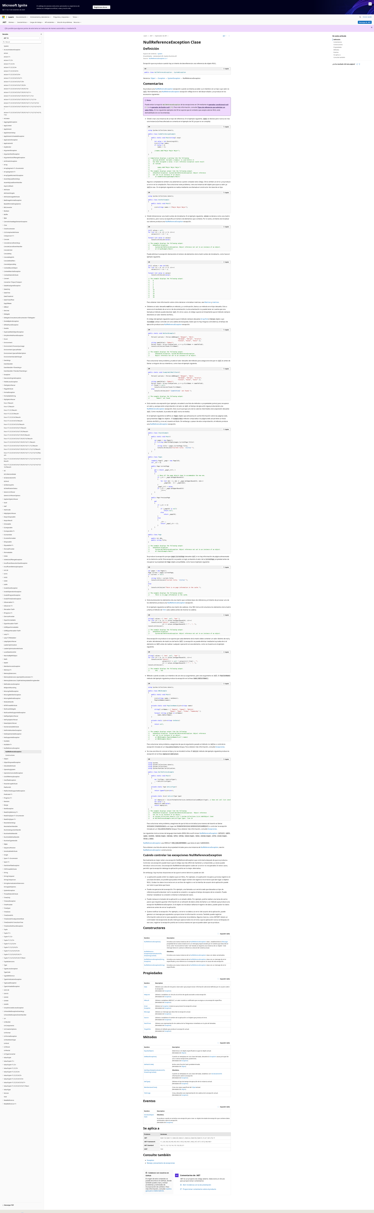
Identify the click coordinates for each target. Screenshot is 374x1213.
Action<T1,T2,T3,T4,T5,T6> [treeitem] (12, 74)
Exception (161, 78)
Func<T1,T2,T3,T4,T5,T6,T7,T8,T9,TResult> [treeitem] (17, 435)
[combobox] (21, 38)
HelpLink (147, 994)
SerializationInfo (216, 1074)
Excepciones (220, 747)
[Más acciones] (229, 36)
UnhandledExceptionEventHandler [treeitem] (15, 1015)
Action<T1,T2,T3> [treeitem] (9, 64)
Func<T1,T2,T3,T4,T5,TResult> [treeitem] (13, 421)
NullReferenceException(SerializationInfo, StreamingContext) (153, 954)
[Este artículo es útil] (357, 64)
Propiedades (337, 47)
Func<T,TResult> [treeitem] (9, 406)
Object (153, 78)
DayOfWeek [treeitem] (7, 303)
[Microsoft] (3, 17)
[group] (189, 791)
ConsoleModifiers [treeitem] (9, 261)
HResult (146, 1000)
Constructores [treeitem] (10, 755)
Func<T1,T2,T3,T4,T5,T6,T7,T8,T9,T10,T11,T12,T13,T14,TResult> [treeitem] (22, 454)
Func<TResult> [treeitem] (8, 403)
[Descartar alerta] (370, 3)
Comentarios (337, 42)
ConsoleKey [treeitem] (7, 254)
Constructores (338, 45)
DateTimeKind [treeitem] (8, 296)
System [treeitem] (6, 46)
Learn (145, 36)
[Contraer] (41, 34)
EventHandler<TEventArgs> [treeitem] (13, 367)
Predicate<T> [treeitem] (8, 794)
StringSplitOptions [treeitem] (10, 887)
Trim (164, 610)
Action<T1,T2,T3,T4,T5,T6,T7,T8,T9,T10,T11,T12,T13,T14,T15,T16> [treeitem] (22, 114)
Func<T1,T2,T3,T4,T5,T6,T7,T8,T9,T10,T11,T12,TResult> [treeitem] (21, 446)
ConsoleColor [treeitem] (8, 250)
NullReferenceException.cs (157, 58)
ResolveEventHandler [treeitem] (11, 826)
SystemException (174, 78)
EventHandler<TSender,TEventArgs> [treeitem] (15, 371)
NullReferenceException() (152, 942)
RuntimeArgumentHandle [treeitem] (12, 830)
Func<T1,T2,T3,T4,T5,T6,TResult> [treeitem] (14, 424)
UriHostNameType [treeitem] (10, 1040)
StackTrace (147, 1023)
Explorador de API (161, 36)
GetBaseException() (150, 1056)
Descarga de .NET (365, 22)
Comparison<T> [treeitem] (9, 236)
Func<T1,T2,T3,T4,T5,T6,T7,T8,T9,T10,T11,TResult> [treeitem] (19, 442)
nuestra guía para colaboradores (158, 1190)
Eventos (336, 52)
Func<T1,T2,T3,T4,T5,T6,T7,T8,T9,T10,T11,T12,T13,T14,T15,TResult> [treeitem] (22, 460)
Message (225, 942)
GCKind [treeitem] (6, 481)
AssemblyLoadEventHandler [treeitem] (13, 182)
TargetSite (147, 1029)
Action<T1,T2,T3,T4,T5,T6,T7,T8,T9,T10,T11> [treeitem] (17, 92)
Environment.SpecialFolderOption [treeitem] (15, 353)
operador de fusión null (160, 107)
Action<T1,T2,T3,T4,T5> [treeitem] (11, 71)
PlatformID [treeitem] (7, 787)
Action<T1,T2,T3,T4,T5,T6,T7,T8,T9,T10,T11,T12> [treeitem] (19, 96)
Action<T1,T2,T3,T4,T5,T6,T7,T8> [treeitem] (14, 82)
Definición (336, 39)
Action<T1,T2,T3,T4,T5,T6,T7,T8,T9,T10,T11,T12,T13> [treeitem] (20, 99)
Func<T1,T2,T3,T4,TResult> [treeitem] (12, 417)
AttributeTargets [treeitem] (9, 193)
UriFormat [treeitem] (7, 1033)
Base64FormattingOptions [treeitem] (12, 204)
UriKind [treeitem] (6, 1043)
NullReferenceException (164, 89)
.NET (151, 36)
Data (145, 987)
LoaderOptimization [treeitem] (10, 645)
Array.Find (204, 319)
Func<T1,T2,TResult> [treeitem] (10, 410)
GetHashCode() (149, 1064)
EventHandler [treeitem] (8, 364)
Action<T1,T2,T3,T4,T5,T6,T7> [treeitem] (13, 78)
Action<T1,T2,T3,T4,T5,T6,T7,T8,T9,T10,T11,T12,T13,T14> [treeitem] (21, 103)
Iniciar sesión (367, 17)
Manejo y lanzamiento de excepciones (161, 1163)
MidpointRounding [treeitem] (10, 688)
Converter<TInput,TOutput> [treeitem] (13, 282)
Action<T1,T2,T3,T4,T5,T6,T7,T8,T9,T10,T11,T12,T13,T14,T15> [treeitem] (22, 108)
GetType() (147, 1081)
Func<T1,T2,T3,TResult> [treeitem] (11, 414)
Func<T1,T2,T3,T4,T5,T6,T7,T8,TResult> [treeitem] (16, 431)
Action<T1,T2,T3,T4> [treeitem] (10, 67)
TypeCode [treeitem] (7, 972)
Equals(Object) (148, 1051)
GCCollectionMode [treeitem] (10, 474)
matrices (215, 302)
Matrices (207, 302)
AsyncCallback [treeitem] (8, 186)
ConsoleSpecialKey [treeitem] (10, 264)
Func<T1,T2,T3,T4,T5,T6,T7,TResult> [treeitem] (15, 428)
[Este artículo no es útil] (359, 64)
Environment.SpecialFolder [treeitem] (12, 350)
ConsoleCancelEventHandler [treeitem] (13, 246)
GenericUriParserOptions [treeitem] (12, 495)
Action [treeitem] (6, 53)
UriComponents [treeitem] (9, 1025)
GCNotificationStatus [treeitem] (10, 488)
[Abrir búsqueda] (360, 17)
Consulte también (339, 57)
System (160, 54)
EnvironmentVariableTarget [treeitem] (13, 357)
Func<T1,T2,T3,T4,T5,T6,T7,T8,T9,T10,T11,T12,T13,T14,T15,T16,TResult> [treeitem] (22, 466)
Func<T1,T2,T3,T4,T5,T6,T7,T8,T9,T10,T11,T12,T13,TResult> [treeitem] (22, 449)
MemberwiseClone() (150, 1087)
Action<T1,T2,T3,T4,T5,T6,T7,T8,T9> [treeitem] (15, 85)
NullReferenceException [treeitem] (13, 752)
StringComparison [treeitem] (10, 880)
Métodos (336, 50)
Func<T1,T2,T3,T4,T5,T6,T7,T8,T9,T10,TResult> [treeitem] (18, 439)
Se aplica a (336, 55)
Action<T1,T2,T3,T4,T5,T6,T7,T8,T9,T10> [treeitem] (16, 89)
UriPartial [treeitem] (7, 1050)
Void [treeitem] (5, 1097)
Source (146, 1017)
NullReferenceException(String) (154, 965)
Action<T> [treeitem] (7, 57)
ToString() (147, 1093)
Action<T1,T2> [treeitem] (8, 60)
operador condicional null (218, 104)
